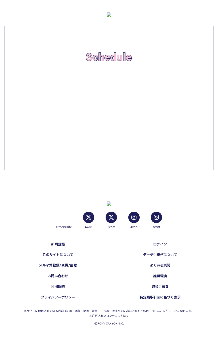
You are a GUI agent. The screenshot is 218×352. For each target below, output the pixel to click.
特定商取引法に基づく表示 (160, 297)
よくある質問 (160, 265)
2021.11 (27, 77)
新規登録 (58, 244)
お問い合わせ (58, 275)
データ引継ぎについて (160, 254)
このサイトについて (58, 254)
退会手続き (160, 286)
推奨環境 (160, 275)
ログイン (160, 244)
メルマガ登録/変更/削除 (58, 265)
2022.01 (23, 96)
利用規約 (58, 286)
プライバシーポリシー (58, 297)
